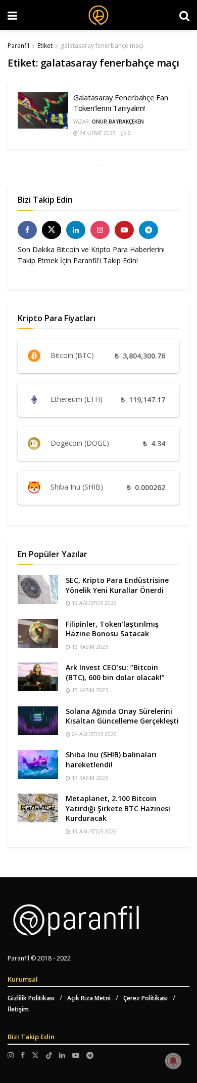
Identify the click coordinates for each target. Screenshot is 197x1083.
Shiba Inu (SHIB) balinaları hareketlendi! (111, 759)
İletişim (18, 1009)
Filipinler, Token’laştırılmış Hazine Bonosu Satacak (112, 629)
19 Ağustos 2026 (93, 603)
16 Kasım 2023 (89, 646)
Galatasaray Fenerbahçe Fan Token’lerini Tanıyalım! (120, 102)
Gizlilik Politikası (31, 998)
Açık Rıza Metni (89, 998)
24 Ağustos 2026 (93, 734)
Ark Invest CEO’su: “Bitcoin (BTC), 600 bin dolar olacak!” (115, 672)
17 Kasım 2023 (89, 777)
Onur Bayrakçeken (118, 121)
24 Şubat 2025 (97, 133)
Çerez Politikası (145, 998)
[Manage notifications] (173, 1061)
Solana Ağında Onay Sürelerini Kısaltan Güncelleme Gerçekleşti (122, 716)
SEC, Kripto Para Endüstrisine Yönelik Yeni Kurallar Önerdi (117, 585)
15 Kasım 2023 (89, 690)
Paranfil (18, 45)
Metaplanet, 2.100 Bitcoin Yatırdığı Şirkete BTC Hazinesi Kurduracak (118, 808)
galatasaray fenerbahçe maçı (102, 45)
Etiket (45, 45)
